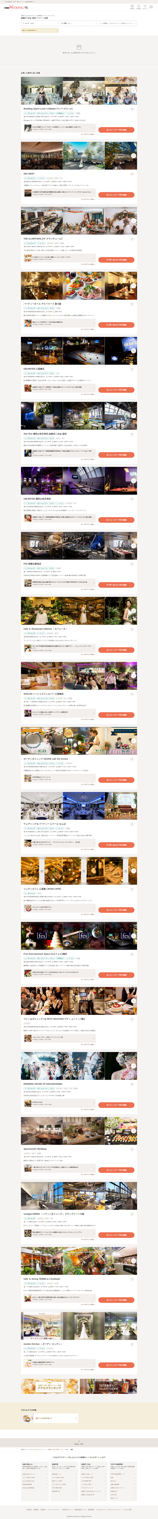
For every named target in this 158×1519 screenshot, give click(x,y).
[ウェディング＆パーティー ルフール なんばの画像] (79, 806)
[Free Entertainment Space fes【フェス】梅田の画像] (79, 936)
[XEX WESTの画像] (79, 156)
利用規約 (36, 1509)
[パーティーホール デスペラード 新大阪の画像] (79, 286)
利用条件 (43, 1509)
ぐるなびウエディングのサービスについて (108, 1509)
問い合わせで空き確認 (118, 260)
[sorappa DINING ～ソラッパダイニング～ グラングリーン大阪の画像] (79, 1196)
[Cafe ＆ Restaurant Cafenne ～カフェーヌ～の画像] (79, 611)
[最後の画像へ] (133, 90)
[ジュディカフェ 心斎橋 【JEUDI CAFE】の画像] (79, 871)
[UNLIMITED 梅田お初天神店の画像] (79, 481)
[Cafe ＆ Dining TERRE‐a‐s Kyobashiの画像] (79, 1261)
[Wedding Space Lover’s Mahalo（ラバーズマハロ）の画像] (79, 91)
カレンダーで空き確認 (118, 130)
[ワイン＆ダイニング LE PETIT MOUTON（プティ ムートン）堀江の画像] (79, 1001)
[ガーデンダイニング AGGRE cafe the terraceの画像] (79, 741)
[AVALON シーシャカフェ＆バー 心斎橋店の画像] (79, 676)
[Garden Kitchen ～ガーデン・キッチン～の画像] (79, 1326)
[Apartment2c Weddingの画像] (79, 1131)
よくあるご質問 (126, 1509)
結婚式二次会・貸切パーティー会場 (58, 1449)
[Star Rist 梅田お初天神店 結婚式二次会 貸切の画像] (79, 416)
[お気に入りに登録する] (132, 109)
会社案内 (29, 1509)
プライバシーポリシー (54, 1509)
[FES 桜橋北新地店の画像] (79, 546)
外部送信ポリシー (67, 1509)
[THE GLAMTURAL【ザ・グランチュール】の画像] (79, 221)
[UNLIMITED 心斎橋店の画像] (79, 351)
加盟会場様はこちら (80, 1509)
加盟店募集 (91, 1509)
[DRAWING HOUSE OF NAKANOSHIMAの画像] (79, 1066)
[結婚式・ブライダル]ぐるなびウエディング (33, 1449)
